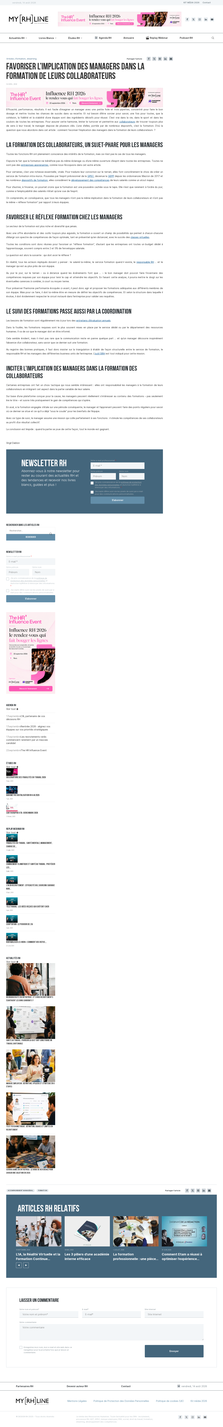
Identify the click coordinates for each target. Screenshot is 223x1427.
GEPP (111, 176)
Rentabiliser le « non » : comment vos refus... (26, 942)
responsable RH (145, 262)
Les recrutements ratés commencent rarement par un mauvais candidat (27, 739)
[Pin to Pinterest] (160, 59)
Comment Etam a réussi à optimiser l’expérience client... (182, 1256)
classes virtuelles (140, 237)
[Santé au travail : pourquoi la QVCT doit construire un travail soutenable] (30, 1022)
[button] (19, 1265)
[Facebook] (187, 19)
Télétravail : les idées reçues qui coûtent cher (27, 907)
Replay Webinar (159, 37)
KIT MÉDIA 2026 (191, 2)
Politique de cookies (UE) (170, 1401)
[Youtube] (212, 19)
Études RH (74, 38)
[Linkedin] (206, 19)
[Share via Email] (171, 59)
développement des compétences (90, 180)
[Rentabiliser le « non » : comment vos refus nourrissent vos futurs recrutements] (12, 937)
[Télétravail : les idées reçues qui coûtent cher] (12, 901)
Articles (10, 59)
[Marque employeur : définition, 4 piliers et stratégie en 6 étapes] (30, 1065)
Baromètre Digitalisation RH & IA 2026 (22, 795)
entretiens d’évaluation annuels (93, 320)
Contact (207, 2)
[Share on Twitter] (154, 59)
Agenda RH (105, 37)
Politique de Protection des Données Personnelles (121, 1401)
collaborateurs (127, 121)
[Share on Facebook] (149, 59)
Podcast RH (186, 37)
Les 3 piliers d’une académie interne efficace (87, 1256)
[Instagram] (200, 19)
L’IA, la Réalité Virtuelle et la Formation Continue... (38, 1256)
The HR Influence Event (34, 750)
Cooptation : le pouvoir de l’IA (19, 924)
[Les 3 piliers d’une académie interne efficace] (87, 1231)
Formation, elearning (26, 59)
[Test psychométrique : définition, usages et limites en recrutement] (30, 1108)
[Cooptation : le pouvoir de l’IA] (12, 919)
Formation (42, 1190)
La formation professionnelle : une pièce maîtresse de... (134, 1256)
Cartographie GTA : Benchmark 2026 (22, 813)
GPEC (91, 176)
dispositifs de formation (35, 180)
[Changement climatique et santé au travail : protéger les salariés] (12, 859)
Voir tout (11, 709)
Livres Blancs (46, 38)
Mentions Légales (77, 1401)
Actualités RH (16, 38)
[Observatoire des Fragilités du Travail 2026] (12, 772)
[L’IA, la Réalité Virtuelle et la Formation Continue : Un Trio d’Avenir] (38, 1231)
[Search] (212, 38)
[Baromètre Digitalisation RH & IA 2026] (12, 790)
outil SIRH (100, 353)
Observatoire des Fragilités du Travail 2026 (26, 777)
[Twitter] (193, 19)
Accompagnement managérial (20, 1190)
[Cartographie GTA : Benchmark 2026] (12, 807)
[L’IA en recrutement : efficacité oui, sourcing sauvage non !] (12, 880)
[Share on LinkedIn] (165, 59)
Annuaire (128, 37)
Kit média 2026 (199, 1401)
